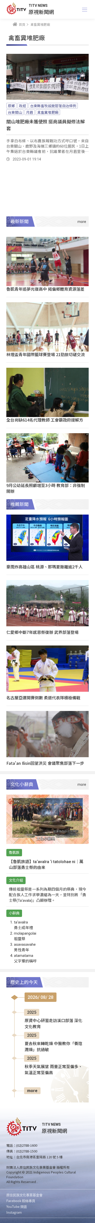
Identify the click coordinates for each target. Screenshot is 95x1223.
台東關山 (15, 112)
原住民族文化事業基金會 (24, 1194)
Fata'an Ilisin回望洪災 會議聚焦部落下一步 (45, 763)
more (32, 1090)
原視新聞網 (41, 11)
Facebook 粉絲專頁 (20, 1200)
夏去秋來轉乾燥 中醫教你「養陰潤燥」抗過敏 (53, 1046)
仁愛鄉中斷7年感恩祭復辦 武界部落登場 (42, 632)
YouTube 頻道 (16, 1206)
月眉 (29, 112)
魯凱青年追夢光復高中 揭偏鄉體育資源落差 (45, 289)
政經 (22, 105)
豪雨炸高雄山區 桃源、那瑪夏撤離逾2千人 (44, 567)
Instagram (14, 1212)
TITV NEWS (38, 6)
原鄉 (11, 105)
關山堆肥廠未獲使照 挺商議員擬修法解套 (45, 124)
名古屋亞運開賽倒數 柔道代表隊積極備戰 (43, 698)
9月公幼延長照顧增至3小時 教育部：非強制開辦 (45, 488)
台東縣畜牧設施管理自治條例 (53, 105)
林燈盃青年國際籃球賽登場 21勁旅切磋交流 (45, 354)
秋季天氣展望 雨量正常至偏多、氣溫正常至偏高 (53, 1069)
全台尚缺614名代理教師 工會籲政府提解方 (44, 420)
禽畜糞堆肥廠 (48, 112)
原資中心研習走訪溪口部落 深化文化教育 (53, 1023)
